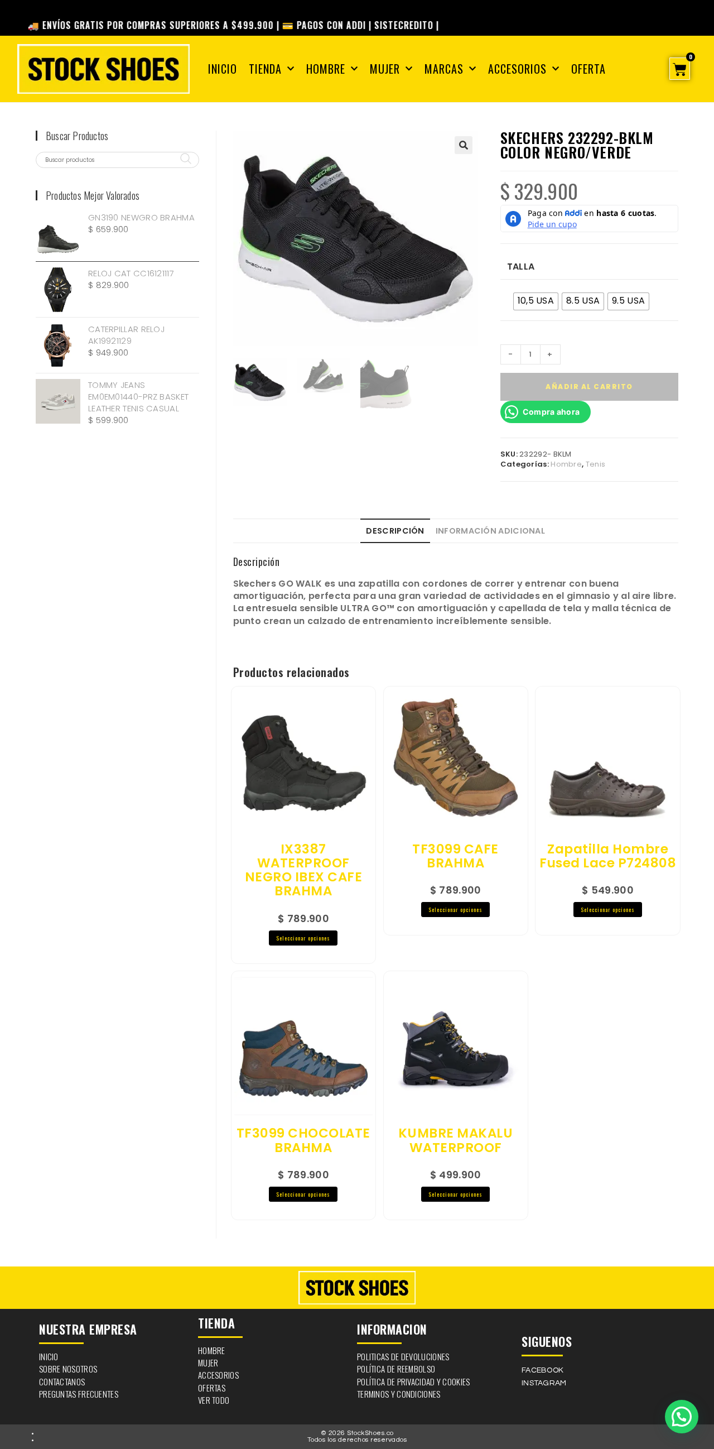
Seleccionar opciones (303, 938)
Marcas (444, 68)
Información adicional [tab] (490, 530)
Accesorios (517, 68)
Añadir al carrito (589, 386)
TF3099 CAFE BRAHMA (455, 856)
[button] (463, 145)
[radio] (536, 301)
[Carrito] (679, 68)
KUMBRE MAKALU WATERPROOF (455, 1140)
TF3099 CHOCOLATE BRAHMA (303, 1140)
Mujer (385, 68)
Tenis (596, 464)
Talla (521, 267)
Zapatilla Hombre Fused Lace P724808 (607, 856)
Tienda (265, 68)
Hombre (325, 68)
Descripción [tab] (395, 530)
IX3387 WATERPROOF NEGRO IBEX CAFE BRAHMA (304, 870)
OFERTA (588, 68)
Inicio (222, 68)
